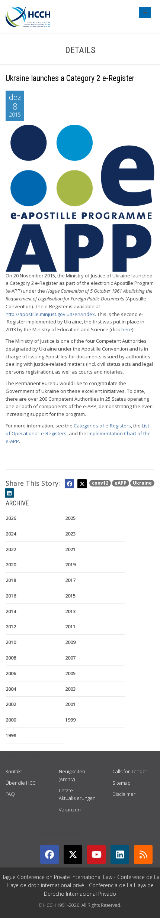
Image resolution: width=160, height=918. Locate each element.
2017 (70, 580)
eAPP (121, 483)
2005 (70, 673)
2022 (11, 549)
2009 (70, 642)
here (126, 329)
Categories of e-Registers (102, 425)
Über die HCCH (22, 782)
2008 (11, 657)
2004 (11, 689)
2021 (70, 549)
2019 (70, 564)
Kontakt (14, 771)
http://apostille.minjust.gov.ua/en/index (50, 314)
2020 (11, 564)
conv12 (100, 483)
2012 (11, 626)
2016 (11, 595)
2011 (70, 626)
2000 (11, 719)
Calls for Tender (129, 771)
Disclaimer (123, 794)
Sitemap (121, 782)
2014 (11, 611)
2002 (11, 704)
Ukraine (142, 483)
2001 (70, 704)
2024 (11, 533)
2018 (11, 580)
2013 (70, 611)
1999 (70, 719)
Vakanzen (70, 809)
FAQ (10, 794)
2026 (11, 518)
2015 (70, 595)
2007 (70, 657)
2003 (70, 689)
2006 (11, 673)
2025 (70, 518)
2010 (11, 642)
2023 (70, 533)
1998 (11, 735)
